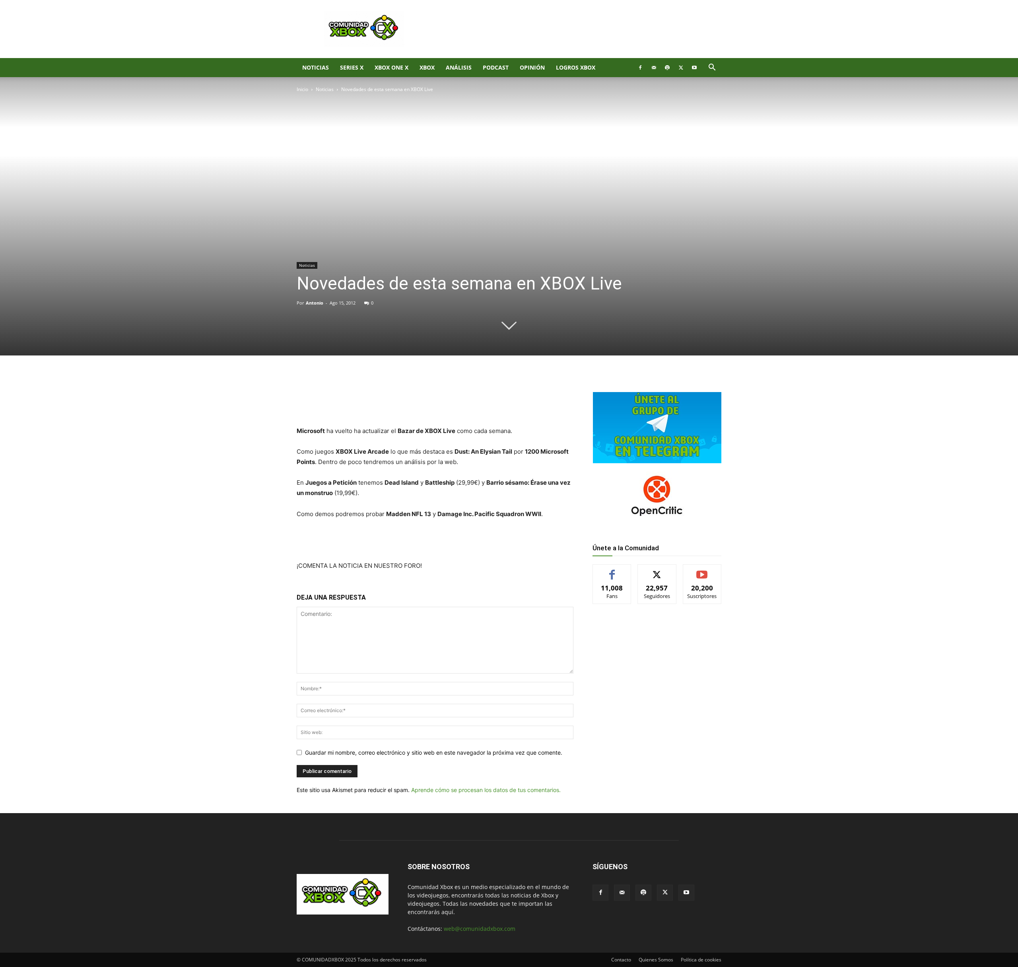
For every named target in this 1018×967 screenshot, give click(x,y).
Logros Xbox (575, 67)
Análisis (459, 67)
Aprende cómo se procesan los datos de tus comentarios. (486, 789)
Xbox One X (391, 67)
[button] (711, 68)
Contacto (621, 959)
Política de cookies (701, 959)
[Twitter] (681, 67)
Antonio (314, 303)
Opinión (532, 67)
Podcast (496, 67)
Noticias (315, 67)
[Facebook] (640, 67)
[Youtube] (694, 67)
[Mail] (654, 67)
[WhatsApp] (390, 382)
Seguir (657, 570)
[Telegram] (408, 382)
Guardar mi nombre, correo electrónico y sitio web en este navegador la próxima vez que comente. (433, 752)
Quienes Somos (656, 959)
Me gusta (612, 570)
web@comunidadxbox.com (479, 928)
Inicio (302, 89)
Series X (351, 67)
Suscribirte (702, 570)
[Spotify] (667, 67)
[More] (426, 382)
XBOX (427, 67)
